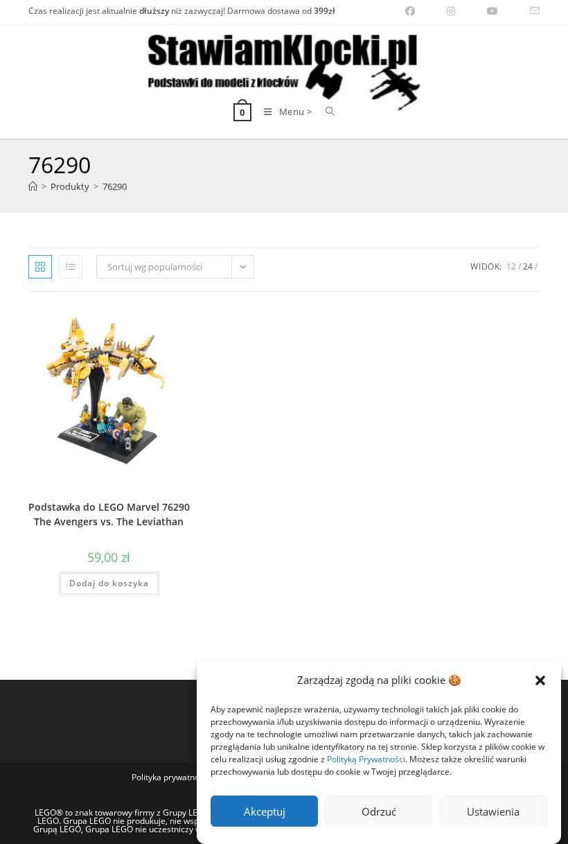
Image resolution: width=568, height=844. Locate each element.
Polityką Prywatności (366, 759)
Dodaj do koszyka (109, 583)
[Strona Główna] (32, 186)
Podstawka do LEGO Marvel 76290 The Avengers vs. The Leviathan (109, 514)
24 (528, 266)
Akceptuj (264, 811)
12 (511, 266)
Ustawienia (493, 811)
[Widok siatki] (40, 267)
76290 (115, 186)
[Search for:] (325, 111)
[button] (540, 680)
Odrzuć (379, 811)
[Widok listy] (70, 267)
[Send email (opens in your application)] (527, 11)
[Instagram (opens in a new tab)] (451, 11)
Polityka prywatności (171, 777)
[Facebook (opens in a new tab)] (410, 11)
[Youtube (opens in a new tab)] (492, 11)
